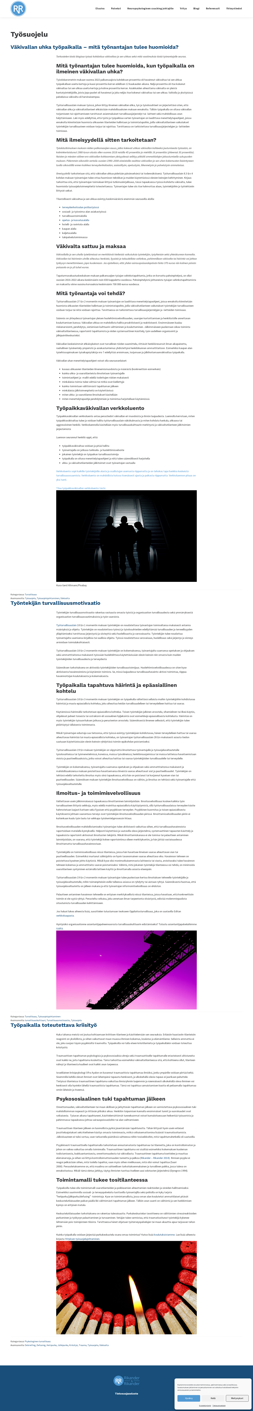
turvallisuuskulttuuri (35, 1020)
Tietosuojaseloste (218, 1405)
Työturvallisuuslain (66, 625)
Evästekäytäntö (205, 1405)
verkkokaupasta (65, 915)
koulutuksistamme (164, 1234)
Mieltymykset (237, 1398)
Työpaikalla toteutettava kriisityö (54, 1025)
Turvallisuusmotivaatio (58, 1020)
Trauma (83, 1345)
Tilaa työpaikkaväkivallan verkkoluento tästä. (81, 488)
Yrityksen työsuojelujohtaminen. (82, 1239)
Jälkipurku (63, 1345)
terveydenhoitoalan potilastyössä (80, 207)
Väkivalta (65, 598)
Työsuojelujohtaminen (48, 598)
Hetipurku (52, 1345)
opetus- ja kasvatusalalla (75, 220)
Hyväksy (189, 1398)
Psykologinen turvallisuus (38, 1341)
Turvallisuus (31, 594)
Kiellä (213, 1398)
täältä (59, 928)
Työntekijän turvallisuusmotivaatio (55, 603)
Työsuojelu (30, 598)
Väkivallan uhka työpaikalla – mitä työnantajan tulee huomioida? (95, 47)
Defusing (41, 1345)
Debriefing (30, 1345)
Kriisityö (73, 1345)
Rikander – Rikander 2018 (155, 1158)
